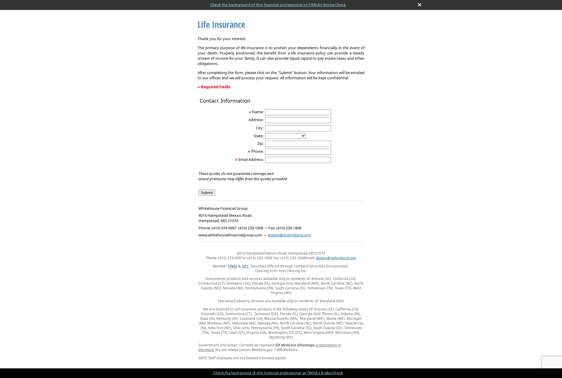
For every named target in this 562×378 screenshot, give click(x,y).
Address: (256, 119)
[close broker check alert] (420, 5)
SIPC (245, 266)
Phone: (257, 151)
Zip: (260, 143)
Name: (257, 111)
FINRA (232, 266)
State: (258, 135)
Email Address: (250, 159)
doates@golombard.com (289, 235)
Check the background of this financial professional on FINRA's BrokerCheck (278, 5)
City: (259, 127)
